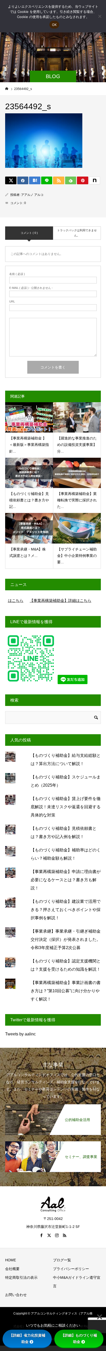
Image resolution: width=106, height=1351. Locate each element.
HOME (10, 1270)
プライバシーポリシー (71, 1279)
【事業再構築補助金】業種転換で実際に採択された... (77, 500)
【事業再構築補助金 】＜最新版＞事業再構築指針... (29, 444)
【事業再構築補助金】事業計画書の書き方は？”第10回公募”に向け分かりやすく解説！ (66, 1000)
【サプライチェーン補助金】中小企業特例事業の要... (77, 555)
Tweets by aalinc (20, 1044)
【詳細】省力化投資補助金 (27, 1338)
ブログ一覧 (62, 1270)
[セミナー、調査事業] (53, 1152)
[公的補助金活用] (53, 1115)
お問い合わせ (16, 1305)
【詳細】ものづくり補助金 (79, 1338)
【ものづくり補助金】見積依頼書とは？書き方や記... (29, 500)
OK (54, 25)
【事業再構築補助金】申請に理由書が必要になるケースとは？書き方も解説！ (66, 889)
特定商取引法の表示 (21, 1287)
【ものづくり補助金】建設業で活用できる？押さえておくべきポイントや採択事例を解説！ (66, 919)
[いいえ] (99, 16)
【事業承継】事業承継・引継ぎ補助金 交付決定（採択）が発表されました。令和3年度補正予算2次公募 (66, 949)
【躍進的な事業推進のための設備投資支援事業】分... (77, 444)
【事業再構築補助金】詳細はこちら (45, 600)
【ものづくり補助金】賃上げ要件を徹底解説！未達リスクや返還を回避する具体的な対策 (66, 816)
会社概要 (12, 1279)
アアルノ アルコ (32, 195)
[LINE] (46, 180)
